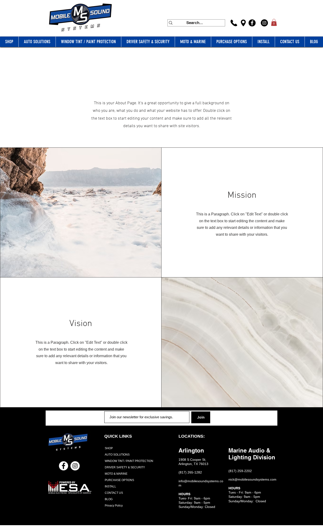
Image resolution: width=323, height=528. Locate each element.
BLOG (109, 499)
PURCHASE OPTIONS (119, 480)
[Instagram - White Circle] (75, 465)
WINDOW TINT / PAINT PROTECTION (127, 461)
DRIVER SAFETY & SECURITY (125, 467)
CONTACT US (114, 492)
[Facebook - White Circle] (63, 465)
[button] (274, 22)
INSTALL (110, 486)
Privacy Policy (114, 505)
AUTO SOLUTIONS (117, 454)
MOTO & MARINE (116, 473)
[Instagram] (264, 22)
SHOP (109, 448)
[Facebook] (252, 22)
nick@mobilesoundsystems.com (252, 479)
